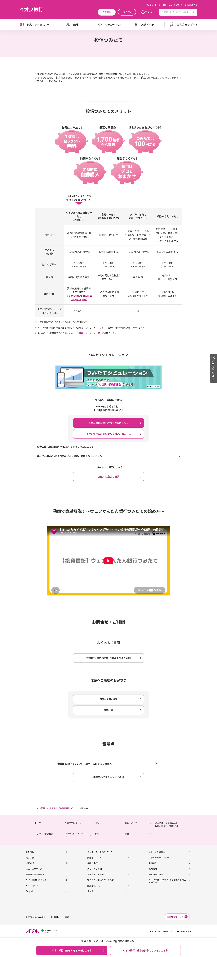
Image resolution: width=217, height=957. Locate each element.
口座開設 (106, 12)
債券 (127, 833)
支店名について (94, 857)
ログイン (127, 12)
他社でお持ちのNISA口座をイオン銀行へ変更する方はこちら (69, 456)
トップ (38, 823)
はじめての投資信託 (44, 833)
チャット (150, 12)
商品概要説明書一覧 (35, 874)
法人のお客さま (191, 5)
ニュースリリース (175, 5)
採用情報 (153, 868)
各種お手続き (93, 863)
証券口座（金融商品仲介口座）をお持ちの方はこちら (65, 446)
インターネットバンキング (99, 851)
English (29, 891)
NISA (97, 823)
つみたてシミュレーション (76, 835)
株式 (97, 833)
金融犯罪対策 (93, 885)
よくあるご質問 (94, 868)
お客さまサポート (95, 874)
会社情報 (162, 5)
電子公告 (30, 857)
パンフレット (151, 5)
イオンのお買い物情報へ (159, 931)
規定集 (90, 891)
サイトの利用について (36, 879)
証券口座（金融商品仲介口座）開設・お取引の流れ (166, 826)
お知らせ (30, 863)
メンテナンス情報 (157, 851)
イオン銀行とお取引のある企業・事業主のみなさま (167, 881)
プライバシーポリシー (159, 857)
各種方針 (153, 863)
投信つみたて (131, 823)
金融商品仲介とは (73, 823)
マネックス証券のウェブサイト (83, 333)
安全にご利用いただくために (100, 879)
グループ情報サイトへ (182, 931)
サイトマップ (32, 885)
